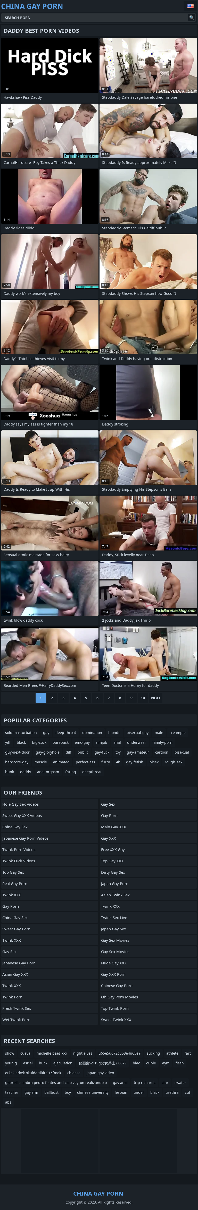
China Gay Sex (15, 826)
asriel (28, 1063)
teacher (11, 1092)
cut (187, 1092)
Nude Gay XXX (114, 962)
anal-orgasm (48, 771)
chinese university (93, 1092)
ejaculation (62, 1063)
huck (43, 1063)
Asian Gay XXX (15, 974)
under (139, 1092)
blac (136, 1063)
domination (92, 732)
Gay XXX (108, 838)
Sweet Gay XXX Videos (22, 815)
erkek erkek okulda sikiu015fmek (33, 1072)
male (159, 732)
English (190, 6)
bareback (61, 742)
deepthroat (92, 771)
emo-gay (82, 742)
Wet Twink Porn (16, 1019)
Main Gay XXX (113, 826)
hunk (9, 771)
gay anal (120, 1082)
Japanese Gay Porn (19, 962)
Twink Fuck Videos (18, 860)
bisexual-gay (137, 732)
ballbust (51, 1092)
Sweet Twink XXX (116, 1019)
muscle (41, 762)
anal (117, 742)
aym (165, 1063)
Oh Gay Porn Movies (119, 996)
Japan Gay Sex (113, 928)
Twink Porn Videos (18, 849)
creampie (177, 732)
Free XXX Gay (113, 849)
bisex (154, 762)
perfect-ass (85, 762)
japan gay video (100, 1072)
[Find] (191, 17)
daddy (25, 771)
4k (118, 762)
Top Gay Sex (13, 872)
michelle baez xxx (52, 1053)
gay (46, 732)
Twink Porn (12, 996)
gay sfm (31, 1092)
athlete (172, 1053)
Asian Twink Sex (115, 894)
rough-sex (173, 762)
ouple (151, 1063)
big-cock (39, 742)
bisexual (182, 752)
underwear (136, 742)
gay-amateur (138, 752)
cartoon (161, 752)
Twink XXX (11, 894)
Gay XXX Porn (113, 974)
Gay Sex (9, 951)
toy (118, 752)
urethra (172, 1092)
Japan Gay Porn (114, 883)
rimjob (101, 742)
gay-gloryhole (48, 752)
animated (61, 762)
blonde (114, 732)
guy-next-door (17, 752)
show (9, 1053)
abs (8, 1102)
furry (105, 762)
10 (143, 697)
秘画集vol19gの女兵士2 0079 (103, 1063)
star (165, 1082)
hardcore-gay (16, 762)
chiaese (73, 1072)
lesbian (121, 1092)
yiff (8, 742)
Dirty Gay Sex (113, 872)
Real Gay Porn (14, 883)
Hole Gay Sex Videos (20, 804)
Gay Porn (10, 906)
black (21, 742)
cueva (25, 1053)
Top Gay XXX (112, 860)
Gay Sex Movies (115, 940)
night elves (82, 1053)
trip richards (144, 1082)
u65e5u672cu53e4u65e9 (119, 1053)
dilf (68, 752)
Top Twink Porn (115, 1008)
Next (155, 697)
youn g (11, 1063)
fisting (70, 771)
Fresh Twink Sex (16, 1008)
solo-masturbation (21, 732)
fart (188, 1053)
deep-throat (65, 732)
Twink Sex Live (114, 917)
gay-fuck (102, 752)
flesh (180, 1063)
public (83, 752)
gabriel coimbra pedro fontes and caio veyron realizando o (56, 1082)
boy (68, 1092)
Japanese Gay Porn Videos (25, 838)
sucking (153, 1053)
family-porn (162, 742)
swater (180, 1082)
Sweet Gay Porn (16, 928)
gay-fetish (134, 762)
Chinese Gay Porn (117, 985)
